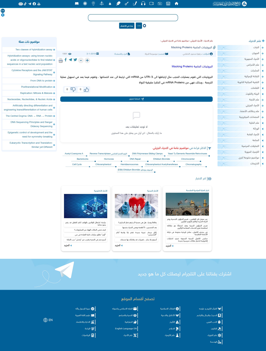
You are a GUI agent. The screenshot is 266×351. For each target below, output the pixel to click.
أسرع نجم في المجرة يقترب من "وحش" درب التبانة (86, 240)
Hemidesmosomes (129, 164)
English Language (124, 328)
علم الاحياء (255, 41)
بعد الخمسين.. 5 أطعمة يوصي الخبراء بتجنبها (139, 227)
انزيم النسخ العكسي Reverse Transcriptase (108, 154)
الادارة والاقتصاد (83, 322)
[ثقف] (85, 4)
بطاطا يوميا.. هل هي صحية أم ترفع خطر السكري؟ (137, 222)
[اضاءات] (93, 4)
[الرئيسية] (176, 4)
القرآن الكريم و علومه (208, 309)
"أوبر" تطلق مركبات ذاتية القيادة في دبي (90, 235)
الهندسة (213, 342)
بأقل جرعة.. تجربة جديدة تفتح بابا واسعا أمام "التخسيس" (136, 233)
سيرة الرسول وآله (83, 309)
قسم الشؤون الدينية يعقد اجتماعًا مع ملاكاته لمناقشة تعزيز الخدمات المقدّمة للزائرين (187, 227)
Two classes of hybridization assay (34, 49)
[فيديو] (151, 4)
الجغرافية (129, 322)
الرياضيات (86, 335)
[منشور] (102, 4)
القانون (214, 328)
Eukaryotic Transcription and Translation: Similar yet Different (31, 145)
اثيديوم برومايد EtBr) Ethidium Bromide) (135, 170)
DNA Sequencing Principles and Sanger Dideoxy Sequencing (31, 124)
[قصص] (77, 4)
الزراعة (87, 328)
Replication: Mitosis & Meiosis (36, 93)
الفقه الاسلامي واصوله (122, 309)
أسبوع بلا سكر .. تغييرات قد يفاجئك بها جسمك (138, 240)
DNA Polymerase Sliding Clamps (147, 154)
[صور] (160, 4)
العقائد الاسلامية (167, 309)
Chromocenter (188, 159)
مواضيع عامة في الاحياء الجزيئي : (174, 41)
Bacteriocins (82, 159)
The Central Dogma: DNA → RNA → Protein (29, 116)
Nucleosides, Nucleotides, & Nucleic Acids (29, 99)
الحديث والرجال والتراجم (207, 315)
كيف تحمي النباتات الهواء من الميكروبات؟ (90, 230)
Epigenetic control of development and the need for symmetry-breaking (30, 134)
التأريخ (172, 322)
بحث (139, 25)
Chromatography (194, 164)
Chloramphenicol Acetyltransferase (161, 164)
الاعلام (172, 328)
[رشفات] (118, 4)
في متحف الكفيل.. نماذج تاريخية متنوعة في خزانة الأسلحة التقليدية (187, 233)
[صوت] (143, 4)
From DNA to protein (41, 80)
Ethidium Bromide (161, 159)
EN (2, 11)
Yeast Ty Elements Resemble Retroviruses (187, 154)
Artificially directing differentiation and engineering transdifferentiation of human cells (28, 107)
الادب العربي (211, 322)
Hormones (109, 159)
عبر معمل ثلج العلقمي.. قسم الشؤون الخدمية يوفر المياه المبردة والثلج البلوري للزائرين (187, 220)
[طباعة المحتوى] (60, 60)
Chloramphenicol (103, 164)
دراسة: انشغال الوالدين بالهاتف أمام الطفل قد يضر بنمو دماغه (85, 223)
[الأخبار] (168, 4)
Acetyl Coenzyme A (74, 154)
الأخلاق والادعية (168, 315)
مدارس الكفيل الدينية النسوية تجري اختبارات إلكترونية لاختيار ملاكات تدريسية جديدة (187, 240)
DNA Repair (135, 159)
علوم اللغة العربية (82, 315)
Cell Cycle (77, 164)
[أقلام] (135, 4)
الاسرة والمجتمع (126, 315)
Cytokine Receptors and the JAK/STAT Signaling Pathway (32, 72)
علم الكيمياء (170, 335)
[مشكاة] (110, 4)
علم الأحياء (128, 335)
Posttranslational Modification (36, 87)
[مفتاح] (127, 4)
